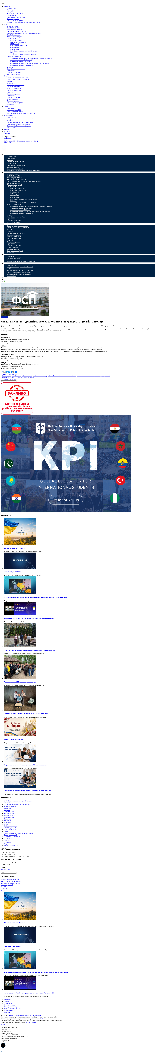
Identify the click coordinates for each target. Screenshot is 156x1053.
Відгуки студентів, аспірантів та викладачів (20, 122)
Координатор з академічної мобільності (20, 119)
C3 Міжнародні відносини (18, 46)
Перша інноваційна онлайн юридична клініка (18, 833)
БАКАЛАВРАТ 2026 (12, 26)
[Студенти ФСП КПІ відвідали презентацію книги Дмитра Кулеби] (20, 710)
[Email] (4, 372)
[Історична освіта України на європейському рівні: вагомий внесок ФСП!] (20, 615)
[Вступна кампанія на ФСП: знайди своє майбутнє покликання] (20, 761)
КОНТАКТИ (7, 143)
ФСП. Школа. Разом (13, 74)
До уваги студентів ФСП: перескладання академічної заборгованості (27, 790)
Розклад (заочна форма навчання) (18, 79)
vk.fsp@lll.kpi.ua (5, 869)
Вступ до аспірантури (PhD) (12, 1008)
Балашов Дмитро (31, 1022)
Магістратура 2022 (10, 828)
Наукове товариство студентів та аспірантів (21, 113)
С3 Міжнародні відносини (12, 837)
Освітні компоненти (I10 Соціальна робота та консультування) (30, 63)
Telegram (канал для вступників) (11, 881)
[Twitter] (7, 372)
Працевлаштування (13, 94)
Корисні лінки (11, 128)
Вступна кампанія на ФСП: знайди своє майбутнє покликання (25, 765)
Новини (6, 129)
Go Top (3, 1024)
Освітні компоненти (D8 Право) (20, 62)
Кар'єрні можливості (10, 826)
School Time (7, 808)
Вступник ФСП (8, 822)
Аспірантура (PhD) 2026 (14, 29)
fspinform (14, 374)
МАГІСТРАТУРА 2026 (13, 28)
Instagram (4, 888)
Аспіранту (7, 810)
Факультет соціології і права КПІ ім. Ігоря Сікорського (26, 1015)
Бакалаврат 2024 (9, 815)
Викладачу (7, 819)
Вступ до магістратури (11, 1007)
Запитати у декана (13, 19)
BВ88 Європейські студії (17, 40)
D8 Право (13, 53)
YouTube (3, 887)
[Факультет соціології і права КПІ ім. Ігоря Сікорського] (4, 151)
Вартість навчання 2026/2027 (16, 31)
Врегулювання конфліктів (15, 21)
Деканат (9, 81)
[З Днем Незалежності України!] (20, 544)
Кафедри (10, 12)
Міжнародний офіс (10, 115)
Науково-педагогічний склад (16, 13)
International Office (10, 806)
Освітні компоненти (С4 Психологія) (21, 65)
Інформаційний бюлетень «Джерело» (19, 126)
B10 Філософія (14, 44)
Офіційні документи (13, 35)
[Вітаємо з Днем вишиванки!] (20, 736)
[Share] (15, 372)
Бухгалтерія (11, 67)
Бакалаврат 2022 (9, 812)
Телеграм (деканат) (7, 885)
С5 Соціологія (14, 49)
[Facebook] (2, 372)
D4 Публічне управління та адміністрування (24, 51)
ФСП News (7, 1012)
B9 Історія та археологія (18, 42)
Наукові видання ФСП (14, 110)
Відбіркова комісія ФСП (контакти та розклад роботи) (24, 33)
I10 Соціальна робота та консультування (23, 54)
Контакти (7, 131)
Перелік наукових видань (15, 112)
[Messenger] (10, 372)
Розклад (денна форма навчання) (17, 78)
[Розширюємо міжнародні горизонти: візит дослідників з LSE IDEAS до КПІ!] (20, 647)
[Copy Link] (13, 372)
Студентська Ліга (12, 99)
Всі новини (4, 317)
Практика (10, 92)
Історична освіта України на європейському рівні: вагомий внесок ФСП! (29, 618)
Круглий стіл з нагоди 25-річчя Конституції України (18, 378)
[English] (7, 133)
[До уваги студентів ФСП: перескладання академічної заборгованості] (20, 787)
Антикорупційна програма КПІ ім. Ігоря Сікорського (23, 22)
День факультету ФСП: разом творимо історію (20, 682)
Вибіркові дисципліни (14, 87)
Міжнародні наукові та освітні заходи (19, 124)
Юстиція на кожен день (11, 845)
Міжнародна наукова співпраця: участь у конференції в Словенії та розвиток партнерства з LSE (36, 597)
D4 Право (7, 803)
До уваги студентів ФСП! (12, 572)
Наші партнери (12, 117)
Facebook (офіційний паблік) (10, 879)
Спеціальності (11, 15)
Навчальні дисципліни (14, 56)
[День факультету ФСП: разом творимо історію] (20, 678)
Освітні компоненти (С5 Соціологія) (21, 60)
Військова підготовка (14, 90)
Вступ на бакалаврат (10, 1005)
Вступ (5, 24)
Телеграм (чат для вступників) (10, 883)
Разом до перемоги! (10, 835)
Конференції (11, 108)
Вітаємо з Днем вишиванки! (14, 739)
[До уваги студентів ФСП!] (20, 568)
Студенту (7, 76)
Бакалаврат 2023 (9, 813)
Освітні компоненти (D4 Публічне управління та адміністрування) (31, 58)
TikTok (3, 890)
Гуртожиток (11, 71)
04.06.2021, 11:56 (6, 374)
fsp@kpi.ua (7, 138)
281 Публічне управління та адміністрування (18, 801)
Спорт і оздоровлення (14, 72)
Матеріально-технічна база (16, 17)
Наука (6, 106)
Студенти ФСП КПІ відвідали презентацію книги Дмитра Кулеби (26, 714)
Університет (8, 842)
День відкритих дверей (14, 37)
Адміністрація (11, 10)
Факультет (7, 6)
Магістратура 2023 (10, 829)
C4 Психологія (14, 47)
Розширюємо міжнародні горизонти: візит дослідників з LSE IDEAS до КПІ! (29, 650)
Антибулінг (10, 104)
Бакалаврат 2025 (9, 817)
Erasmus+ (10, 120)
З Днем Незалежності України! (14, 548)
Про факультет (12, 8)
